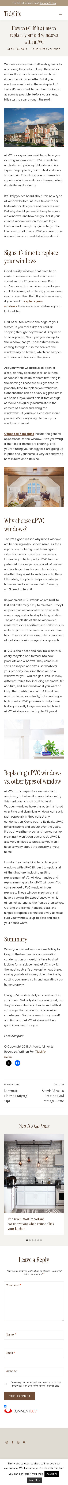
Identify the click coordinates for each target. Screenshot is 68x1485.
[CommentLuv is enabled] (34, 1411)
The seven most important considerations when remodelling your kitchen (31, 1224)
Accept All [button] (52, 1474)
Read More (34, 1480)
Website (11, 1371)
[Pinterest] (18, 1442)
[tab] (27, 1240)
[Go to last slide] (10, 1184)
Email (10, 1353)
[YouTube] (24, 1442)
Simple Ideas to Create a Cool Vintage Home (53, 1093)
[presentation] (34, 1173)
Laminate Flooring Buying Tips (15, 1093)
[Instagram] (6, 1442)
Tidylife (40, 1051)
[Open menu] (60, 13)
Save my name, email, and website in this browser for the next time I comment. (36, 1383)
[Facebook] (12, 1442)
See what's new (48, 3)
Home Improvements (46, 49)
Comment (13, 1285)
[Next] (58, 1184)
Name (11, 1334)
